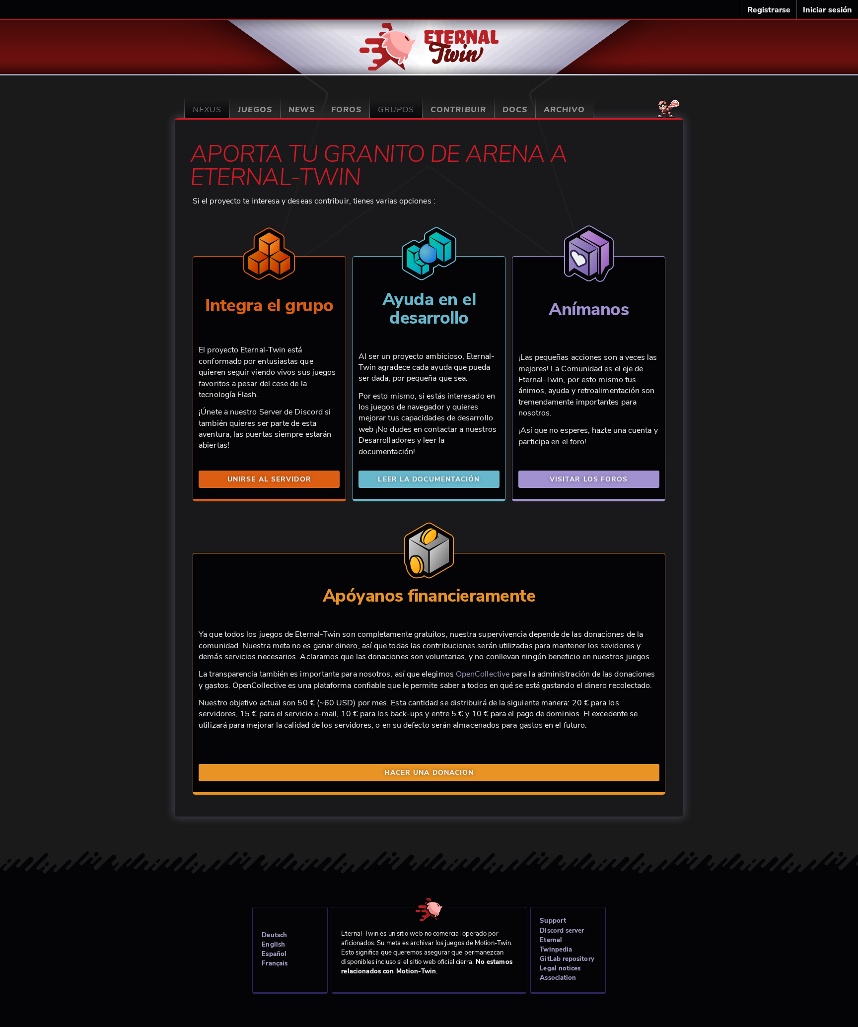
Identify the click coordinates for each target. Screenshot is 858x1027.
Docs (514, 109)
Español (274, 954)
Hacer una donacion (429, 772)
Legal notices (560, 968)
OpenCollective (482, 674)
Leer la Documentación (429, 479)
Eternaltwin (429, 41)
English (273, 944)
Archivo (564, 109)
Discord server (562, 930)
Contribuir (458, 109)
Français (274, 963)
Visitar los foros (589, 479)
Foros (346, 109)
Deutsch (274, 935)
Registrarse (768, 9)
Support (553, 920)
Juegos (255, 109)
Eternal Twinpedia (556, 945)
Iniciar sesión (827, 9)
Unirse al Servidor (269, 479)
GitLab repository (567, 959)
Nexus (207, 109)
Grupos (396, 109)
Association (558, 977)
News (301, 109)
